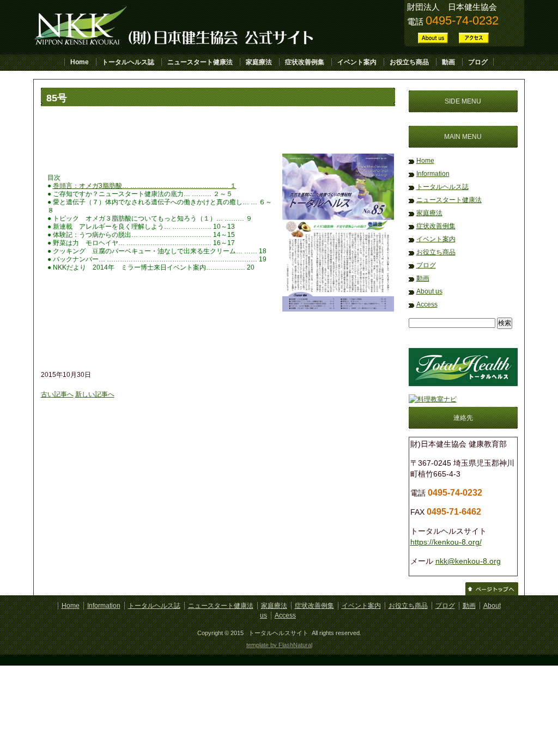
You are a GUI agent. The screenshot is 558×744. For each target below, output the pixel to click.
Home (79, 62)
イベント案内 (357, 62)
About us (429, 291)
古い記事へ (57, 394)
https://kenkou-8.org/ (446, 542)
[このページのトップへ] (491, 593)
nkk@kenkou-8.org (468, 561)
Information (433, 174)
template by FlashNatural (279, 645)
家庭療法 (259, 62)
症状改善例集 (304, 62)
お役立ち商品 (409, 62)
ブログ (478, 62)
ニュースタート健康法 (200, 62)
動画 (448, 62)
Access (427, 304)
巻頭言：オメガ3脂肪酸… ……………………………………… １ (144, 186)
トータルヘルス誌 (128, 62)
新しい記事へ (94, 394)
